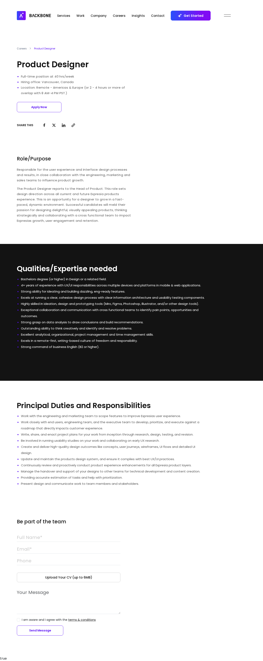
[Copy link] (73, 125)
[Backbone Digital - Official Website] (34, 15)
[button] (39, 107)
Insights (138, 16)
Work (80, 16)
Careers (119, 16)
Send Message (40, 630)
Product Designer (44, 48)
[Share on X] (54, 125)
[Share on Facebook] (44, 125)
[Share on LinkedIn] (63, 125)
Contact (158, 16)
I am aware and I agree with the (59, 620)
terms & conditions (82, 620)
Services (63, 16)
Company (99, 16)
